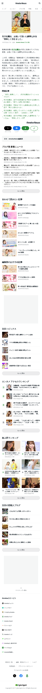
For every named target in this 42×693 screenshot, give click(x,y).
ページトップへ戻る (21, 590)
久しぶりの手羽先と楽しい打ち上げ (20, 527)
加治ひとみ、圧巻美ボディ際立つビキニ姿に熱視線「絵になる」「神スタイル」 (31, 492)
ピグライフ (7, 639)
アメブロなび (8, 648)
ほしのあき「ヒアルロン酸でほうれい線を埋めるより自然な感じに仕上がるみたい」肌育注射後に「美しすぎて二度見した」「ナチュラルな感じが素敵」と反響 (26, 397)
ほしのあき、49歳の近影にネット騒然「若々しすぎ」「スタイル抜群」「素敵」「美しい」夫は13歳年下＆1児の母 (26, 413)
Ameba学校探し (8, 652)
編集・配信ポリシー (22, 662)
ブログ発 (22, 9)
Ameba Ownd (8, 621)
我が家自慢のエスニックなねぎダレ (20, 534)
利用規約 (12, 666)
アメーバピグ (8, 625)
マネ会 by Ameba (9, 612)
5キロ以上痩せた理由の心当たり (19, 519)
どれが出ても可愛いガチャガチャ (20, 511)
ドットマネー (8, 608)
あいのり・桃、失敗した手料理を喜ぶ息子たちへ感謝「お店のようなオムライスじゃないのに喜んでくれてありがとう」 (22, 182)
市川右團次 (16, 49)
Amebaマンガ (8, 634)
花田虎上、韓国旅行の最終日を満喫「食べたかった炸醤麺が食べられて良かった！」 (22, 159)
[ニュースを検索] (39, 3)
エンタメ (12, 9)
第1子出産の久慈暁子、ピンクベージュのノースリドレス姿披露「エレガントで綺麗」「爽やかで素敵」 (26, 405)
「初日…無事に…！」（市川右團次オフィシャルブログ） (21, 95)
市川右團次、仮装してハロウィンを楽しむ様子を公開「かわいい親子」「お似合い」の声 (22, 111)
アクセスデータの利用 (21, 670)
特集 (30, 9)
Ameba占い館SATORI (10, 643)
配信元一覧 (9, 662)
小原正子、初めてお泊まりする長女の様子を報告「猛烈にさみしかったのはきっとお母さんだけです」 (22, 174)
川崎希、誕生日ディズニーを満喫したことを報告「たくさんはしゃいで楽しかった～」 (22, 151)
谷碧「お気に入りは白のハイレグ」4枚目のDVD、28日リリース (31, 473)
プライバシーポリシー (25, 666)
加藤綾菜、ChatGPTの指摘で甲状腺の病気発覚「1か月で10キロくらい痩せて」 (26, 386)
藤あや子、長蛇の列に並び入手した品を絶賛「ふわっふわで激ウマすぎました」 (22, 166)
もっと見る (21, 191)
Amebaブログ (8, 617)
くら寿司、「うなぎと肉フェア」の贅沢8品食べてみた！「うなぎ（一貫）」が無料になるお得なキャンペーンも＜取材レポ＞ (26, 423)
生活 (36, 9)
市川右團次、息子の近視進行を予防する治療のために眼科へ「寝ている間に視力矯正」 (22, 101)
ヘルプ (34, 662)
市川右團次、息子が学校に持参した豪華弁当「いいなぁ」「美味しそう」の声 (22, 117)
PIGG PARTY (8, 630)
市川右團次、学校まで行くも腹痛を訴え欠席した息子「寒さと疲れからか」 (22, 106)
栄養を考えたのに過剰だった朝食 (20, 542)
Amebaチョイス (8, 603)
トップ (4, 9)
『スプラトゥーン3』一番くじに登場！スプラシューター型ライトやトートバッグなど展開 (12, 492)
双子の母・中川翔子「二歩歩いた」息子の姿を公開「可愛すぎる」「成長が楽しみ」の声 (31, 455)
